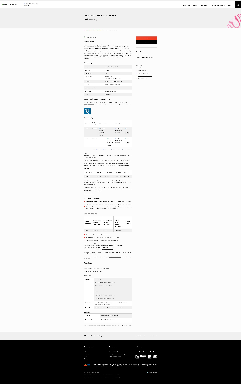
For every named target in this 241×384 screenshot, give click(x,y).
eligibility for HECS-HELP (108, 247)
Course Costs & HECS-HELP (145, 76)
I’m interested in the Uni (219, 3)
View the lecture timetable (101, 307)
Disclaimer (99, 377)
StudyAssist (93, 253)
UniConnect (117, 252)
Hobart (85, 351)
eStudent (146, 38)
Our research (203, 5)
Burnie (85, 356)
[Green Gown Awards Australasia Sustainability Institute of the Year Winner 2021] (155, 357)
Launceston (87, 353)
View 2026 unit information (142, 54)
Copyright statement (88, 377)
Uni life (195, 5)
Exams (139, 70)
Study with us (186, 5)
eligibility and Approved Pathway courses (112, 245)
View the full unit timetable (115, 307)
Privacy (107, 377)
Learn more (150, 365)
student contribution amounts (109, 244)
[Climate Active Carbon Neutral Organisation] (149, 357)
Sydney (86, 358)
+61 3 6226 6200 (114, 351)
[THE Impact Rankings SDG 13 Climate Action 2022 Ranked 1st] (140, 357)
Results (144, 70)
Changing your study (143, 73)
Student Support (142, 78)
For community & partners (217, 5)
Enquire (146, 41)
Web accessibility (116, 377)
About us (230, 5)
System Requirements (116, 155)
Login (229, 3)
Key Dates (140, 68)
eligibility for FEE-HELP (107, 249)
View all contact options (115, 356)
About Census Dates (89, 194)
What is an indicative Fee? (115, 257)
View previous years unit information (145, 57)
